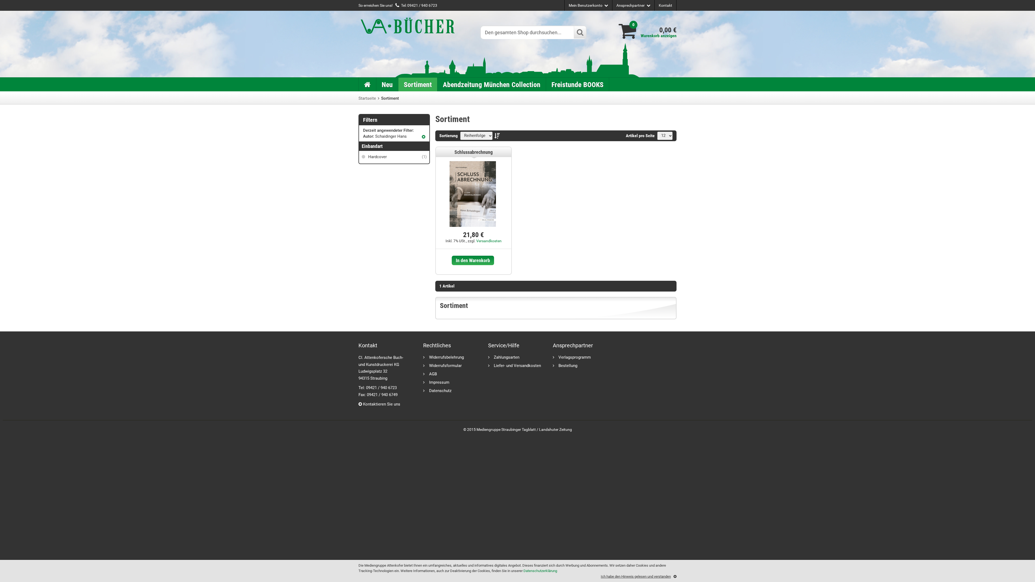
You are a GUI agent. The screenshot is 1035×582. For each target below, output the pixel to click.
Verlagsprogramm (574, 357)
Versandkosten (489, 241)
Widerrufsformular (445, 365)
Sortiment (418, 84)
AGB (433, 374)
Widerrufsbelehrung (446, 357)
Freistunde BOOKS (577, 84)
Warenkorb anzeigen (659, 35)
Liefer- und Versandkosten (517, 365)
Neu (387, 84)
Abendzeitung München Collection (491, 84)
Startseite (367, 98)
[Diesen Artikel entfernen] (423, 137)
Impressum (439, 382)
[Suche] (580, 32)
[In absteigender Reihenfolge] (498, 135)
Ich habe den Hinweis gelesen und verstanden (636, 576)
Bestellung (567, 365)
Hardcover (397, 157)
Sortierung (448, 135)
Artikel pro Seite (640, 135)
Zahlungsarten (506, 357)
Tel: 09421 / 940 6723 (419, 5)
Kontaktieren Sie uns (381, 404)
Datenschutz (440, 391)
